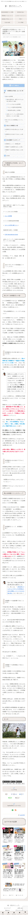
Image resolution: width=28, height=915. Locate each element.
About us (7, 910)
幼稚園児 (19, 783)
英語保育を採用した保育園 (14, 110)
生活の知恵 (19, 781)
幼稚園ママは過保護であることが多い (14, 146)
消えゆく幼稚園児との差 (12, 125)
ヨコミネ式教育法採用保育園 (14, 107)
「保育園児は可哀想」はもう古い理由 (13, 91)
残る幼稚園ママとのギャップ (13, 140)
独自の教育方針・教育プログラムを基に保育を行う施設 (15, 100)
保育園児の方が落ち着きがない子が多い (14, 130)
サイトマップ (7, 908)
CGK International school (11, 234)
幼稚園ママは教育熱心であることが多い (14, 150)
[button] (18, 797)
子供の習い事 (6, 781)
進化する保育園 (9, 96)
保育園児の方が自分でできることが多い (14, 135)
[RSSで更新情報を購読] (15, 810)
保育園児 (10, 783)
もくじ (13, 85)
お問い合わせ (21, 908)
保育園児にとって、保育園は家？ (13, 143)
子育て (13, 781)
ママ (5, 783)
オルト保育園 (8, 216)
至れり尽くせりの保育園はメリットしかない (14, 120)
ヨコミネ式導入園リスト (11, 225)
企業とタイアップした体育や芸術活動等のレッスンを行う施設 (15, 115)
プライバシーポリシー (20, 910)
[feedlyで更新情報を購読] (12, 810)
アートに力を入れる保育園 (14, 104)
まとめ (8, 155)
